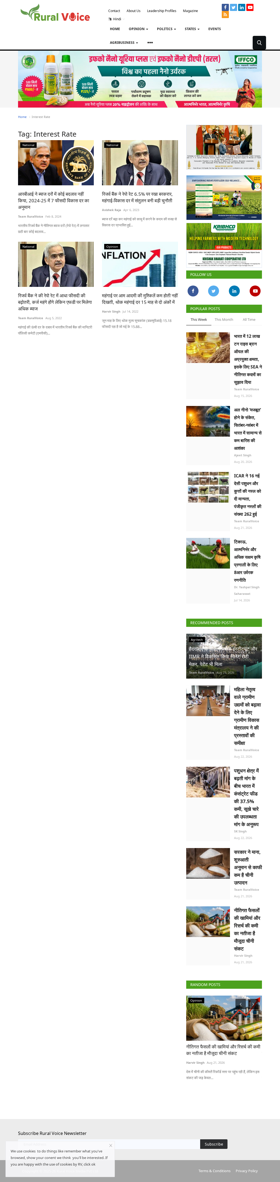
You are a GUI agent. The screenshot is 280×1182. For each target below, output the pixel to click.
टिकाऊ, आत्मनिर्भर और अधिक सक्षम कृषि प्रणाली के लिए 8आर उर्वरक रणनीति (247, 561)
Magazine (190, 10)
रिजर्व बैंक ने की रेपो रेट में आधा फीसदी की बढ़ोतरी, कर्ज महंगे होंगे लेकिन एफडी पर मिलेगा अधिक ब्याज (55, 302)
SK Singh (240, 831)
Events (214, 29)
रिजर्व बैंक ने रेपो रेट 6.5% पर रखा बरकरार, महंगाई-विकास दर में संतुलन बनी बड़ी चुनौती (137, 197)
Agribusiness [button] (122, 42)
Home (115, 29)
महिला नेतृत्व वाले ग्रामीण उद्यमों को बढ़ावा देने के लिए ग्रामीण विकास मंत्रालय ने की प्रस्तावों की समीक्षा (247, 716)
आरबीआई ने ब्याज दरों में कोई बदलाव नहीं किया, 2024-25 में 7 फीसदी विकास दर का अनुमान (53, 200)
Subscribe (214, 1144)
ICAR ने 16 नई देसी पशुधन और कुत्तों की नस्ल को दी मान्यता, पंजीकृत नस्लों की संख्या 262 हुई (247, 495)
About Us (134, 10)
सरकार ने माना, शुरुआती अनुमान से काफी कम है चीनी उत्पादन (248, 867)
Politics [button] (165, 29)
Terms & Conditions (215, 1170)
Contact (114, 10)
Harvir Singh (111, 311)
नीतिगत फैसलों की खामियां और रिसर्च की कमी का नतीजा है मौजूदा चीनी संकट (247, 929)
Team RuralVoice (30, 216)
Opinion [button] (137, 29)
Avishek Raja (111, 210)
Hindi (117, 19)
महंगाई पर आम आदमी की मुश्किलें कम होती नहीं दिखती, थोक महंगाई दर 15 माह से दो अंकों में (140, 298)
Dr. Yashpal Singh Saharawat (246, 590)
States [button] (191, 29)
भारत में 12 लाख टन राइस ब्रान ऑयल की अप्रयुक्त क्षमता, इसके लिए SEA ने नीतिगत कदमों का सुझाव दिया (248, 359)
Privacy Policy (247, 1170)
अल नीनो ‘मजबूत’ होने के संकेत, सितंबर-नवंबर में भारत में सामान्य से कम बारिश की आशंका (248, 429)
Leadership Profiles (161, 10)
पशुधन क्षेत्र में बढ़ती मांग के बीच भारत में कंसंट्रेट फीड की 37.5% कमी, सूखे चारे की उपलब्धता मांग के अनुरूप (246, 797)
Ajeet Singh (242, 455)
